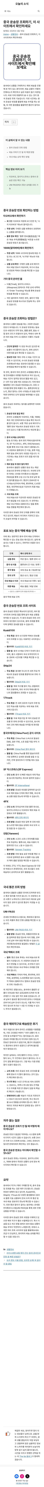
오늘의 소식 (22, 3)
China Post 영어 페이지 (25, 749)
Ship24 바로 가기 (22, 682)
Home (6, 34)
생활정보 (14, 34)
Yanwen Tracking (23, 850)
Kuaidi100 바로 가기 (23, 646)
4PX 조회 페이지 (22, 817)
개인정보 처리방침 (22, 1483)
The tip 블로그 (25, 1456)
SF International (22, 785)
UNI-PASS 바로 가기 (23, 930)
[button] (39, 11)
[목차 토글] (12, 122)
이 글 (38, 944)
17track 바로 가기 (22, 714)
